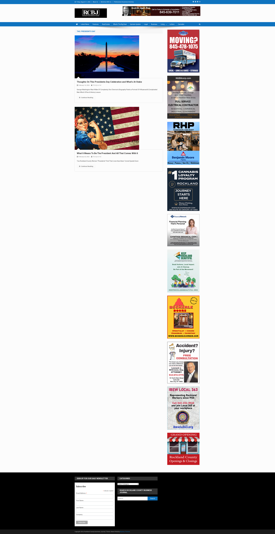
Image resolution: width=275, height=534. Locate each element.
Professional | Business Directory (124, 2)
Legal (146, 24)
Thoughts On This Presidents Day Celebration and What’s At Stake (109, 82)
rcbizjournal (97, 85)
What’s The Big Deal (120, 24)
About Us (95, 2)
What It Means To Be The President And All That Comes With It (107, 153)
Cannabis (181, 24)
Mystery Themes (125, 531)
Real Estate (106, 24)
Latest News (85, 24)
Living (163, 24)
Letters (172, 24)
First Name (79, 500)
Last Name (79, 507)
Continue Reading (87, 97)
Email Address (81, 493)
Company (79, 514)
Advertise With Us (106, 2)
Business (154, 24)
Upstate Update (135, 24)
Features (96, 24)
